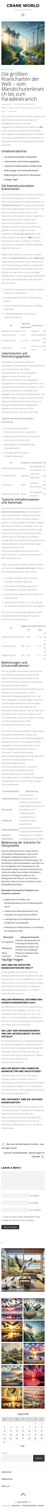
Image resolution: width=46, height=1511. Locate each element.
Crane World (22, 1502)
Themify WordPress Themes (33, 1505)
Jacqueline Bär (6, 104)
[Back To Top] (23, 1494)
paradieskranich (26, 108)
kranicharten (29, 104)
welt (39, 108)
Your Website (35, 1210)
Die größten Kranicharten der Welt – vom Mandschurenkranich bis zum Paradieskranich (22, 86)
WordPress (16, 1505)
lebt (30, 237)
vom (35, 108)
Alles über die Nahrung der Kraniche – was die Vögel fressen (22, 1146)
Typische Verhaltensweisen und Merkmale (23, 166)
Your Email (33, 1203)
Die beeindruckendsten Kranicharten (20, 157)
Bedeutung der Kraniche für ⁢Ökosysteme (22, 175)
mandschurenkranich (10, 108)
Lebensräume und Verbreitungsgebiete (21, 161)
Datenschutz (7, 1479)
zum (3, 111)
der (19, 104)
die (22, 104)
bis (16, 104)
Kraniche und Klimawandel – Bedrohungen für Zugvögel (24, 1154)
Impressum (6, 1472)
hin (41, 127)
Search (4, 1453)
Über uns (5, 1486)
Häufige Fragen (11, 179)
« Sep (22, 1446)
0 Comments (12, 111)
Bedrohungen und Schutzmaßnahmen (21, 170)
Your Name (34, 1195)
